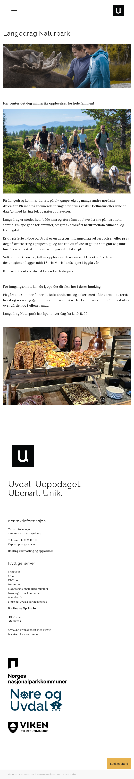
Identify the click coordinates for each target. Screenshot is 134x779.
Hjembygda (15, 597)
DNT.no (13, 580)
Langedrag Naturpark (58, 271)
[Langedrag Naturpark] (67, 66)
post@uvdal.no (26, 544)
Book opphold (119, 763)
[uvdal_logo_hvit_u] (118, 10)
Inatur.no (14, 584)
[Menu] (12, 10)
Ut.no (11, 576)
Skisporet (14, 571)
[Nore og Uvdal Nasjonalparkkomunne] (37, 671)
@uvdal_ (18, 620)
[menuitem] (12, 10)
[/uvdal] (10, 617)
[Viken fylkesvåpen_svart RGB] (37, 727)
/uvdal (17, 617)
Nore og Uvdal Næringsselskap (27, 601)
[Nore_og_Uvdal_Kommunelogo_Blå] (37, 700)
